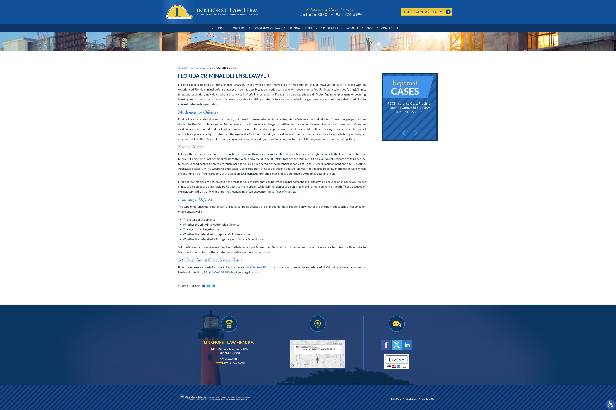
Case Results (329, 27)
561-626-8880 (313, 14)
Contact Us (389, 27)
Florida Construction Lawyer (192, 68)
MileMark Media (241, 399)
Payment (352, 27)
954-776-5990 (349, 14)
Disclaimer (411, 399)
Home (221, 27)
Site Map (396, 399)
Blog (369, 27)
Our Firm (239, 27)
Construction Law (266, 27)
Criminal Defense (300, 27)
